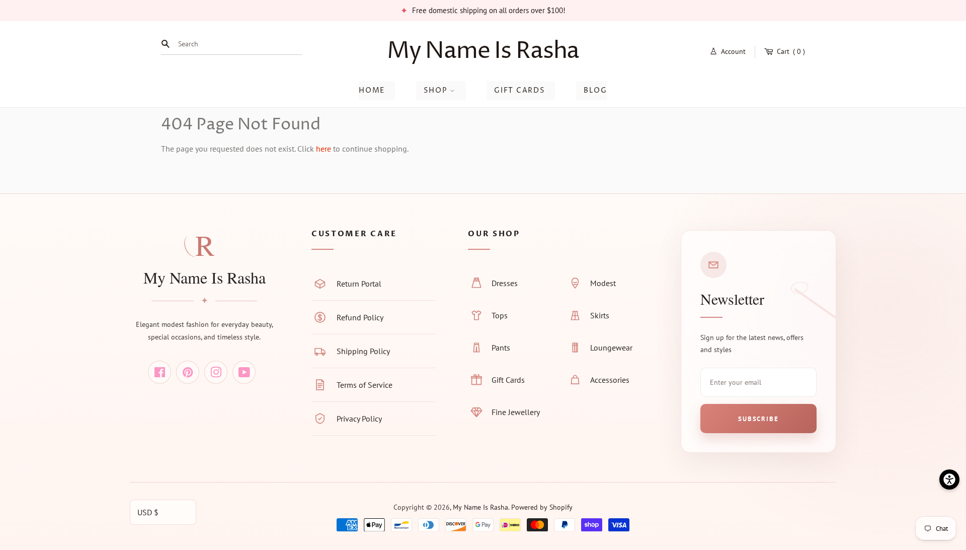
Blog (595, 90)
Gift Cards (519, 90)
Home (372, 90)
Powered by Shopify (542, 507)
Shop (437, 90)
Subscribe (758, 419)
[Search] (168, 43)
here (323, 149)
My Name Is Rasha (483, 51)
